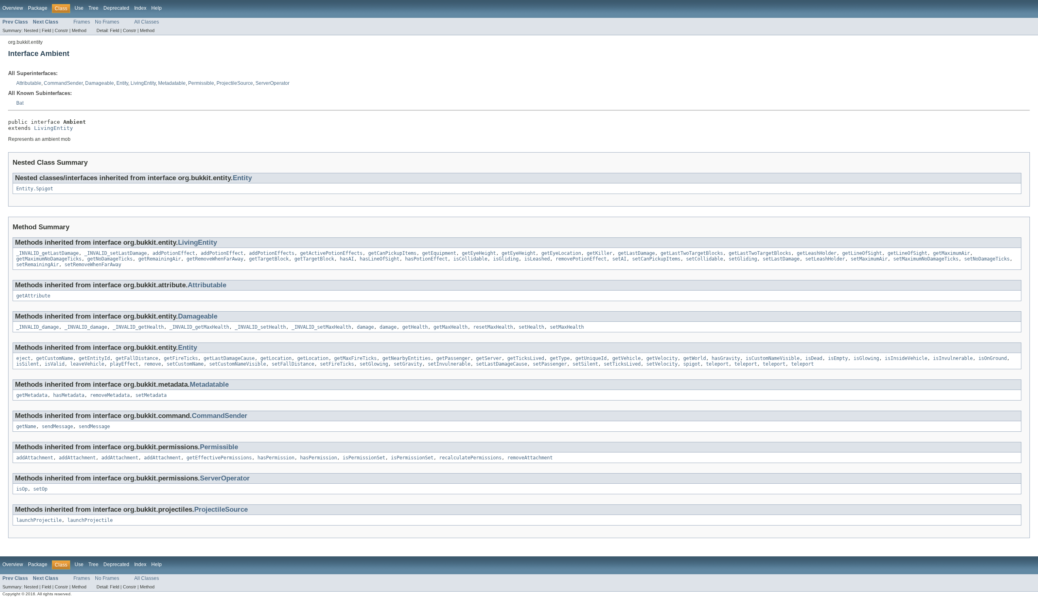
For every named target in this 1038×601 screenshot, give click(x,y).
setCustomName (185, 364)
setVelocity (662, 364)
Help (156, 8)
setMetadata (151, 395)
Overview (12, 8)
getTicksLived (525, 358)
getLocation (276, 358)
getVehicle (626, 358)
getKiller (599, 253)
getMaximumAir (951, 253)
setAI (619, 259)
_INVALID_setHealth (260, 327)
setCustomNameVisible (237, 364)
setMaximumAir (869, 259)
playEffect (124, 364)
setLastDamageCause (501, 364)
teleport (717, 364)
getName (26, 426)
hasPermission (275, 458)
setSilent (585, 364)
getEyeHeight (479, 253)
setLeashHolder (825, 259)
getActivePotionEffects (331, 253)
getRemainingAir (159, 259)
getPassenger (453, 358)
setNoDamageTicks (987, 259)
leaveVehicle (87, 364)
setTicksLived (622, 364)
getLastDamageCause (229, 358)
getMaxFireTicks (355, 358)
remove (152, 364)
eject (23, 358)
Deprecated (116, 8)
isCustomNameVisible (773, 358)
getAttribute (33, 296)
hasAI (347, 259)
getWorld (694, 358)
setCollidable (704, 259)
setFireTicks (337, 364)
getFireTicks (181, 358)
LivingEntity (143, 83)
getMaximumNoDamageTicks (48, 259)
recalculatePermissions (470, 458)
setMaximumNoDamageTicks (926, 259)
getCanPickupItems (392, 253)
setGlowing (374, 364)
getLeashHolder (816, 253)
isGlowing (866, 358)
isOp (22, 489)
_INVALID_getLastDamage (47, 253)
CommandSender (63, 83)
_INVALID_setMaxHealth (321, 327)
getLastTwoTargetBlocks (692, 253)
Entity (122, 83)
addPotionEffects (271, 253)
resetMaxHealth (493, 327)
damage (365, 327)
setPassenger (550, 364)
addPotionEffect (173, 253)
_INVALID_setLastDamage (115, 253)
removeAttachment (530, 458)
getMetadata (31, 395)
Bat (20, 103)
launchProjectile (39, 520)
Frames (81, 22)
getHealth (415, 327)
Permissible (201, 83)
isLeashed (537, 259)
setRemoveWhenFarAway (92, 264)
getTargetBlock (269, 259)
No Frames (107, 22)
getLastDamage (636, 253)
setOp (40, 489)
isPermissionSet (364, 458)
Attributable (28, 83)
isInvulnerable (953, 358)
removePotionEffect (581, 259)
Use (79, 8)
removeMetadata (110, 395)
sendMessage (57, 426)
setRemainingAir (37, 264)
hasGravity (726, 358)
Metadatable (172, 83)
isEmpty (838, 358)
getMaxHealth (450, 327)
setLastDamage (781, 259)
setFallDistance (293, 364)
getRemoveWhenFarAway (215, 259)
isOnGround (992, 358)
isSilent (27, 364)
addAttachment (34, 458)
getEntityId (94, 358)
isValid (54, 364)
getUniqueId (591, 358)
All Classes (146, 22)
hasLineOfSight (379, 259)
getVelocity (662, 358)
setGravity (408, 364)
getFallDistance (137, 358)
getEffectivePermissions (219, 458)
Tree (93, 8)
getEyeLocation (561, 253)
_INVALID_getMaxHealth (199, 327)
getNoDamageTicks (110, 259)
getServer (489, 358)
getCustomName (54, 358)
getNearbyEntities (406, 358)
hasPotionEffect (426, 259)
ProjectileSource (235, 83)
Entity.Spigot (34, 189)
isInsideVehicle (906, 358)
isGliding (506, 259)
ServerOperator (272, 83)
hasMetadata (68, 395)
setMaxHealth (567, 327)
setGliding (743, 259)
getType (560, 358)
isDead (813, 358)
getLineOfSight (862, 253)
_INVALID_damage (37, 327)
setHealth (531, 327)
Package (37, 8)
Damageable (99, 83)
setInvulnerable (449, 364)
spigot (691, 364)
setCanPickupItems (656, 259)
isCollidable (470, 259)
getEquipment (439, 253)
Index (140, 8)
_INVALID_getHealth (138, 327)
